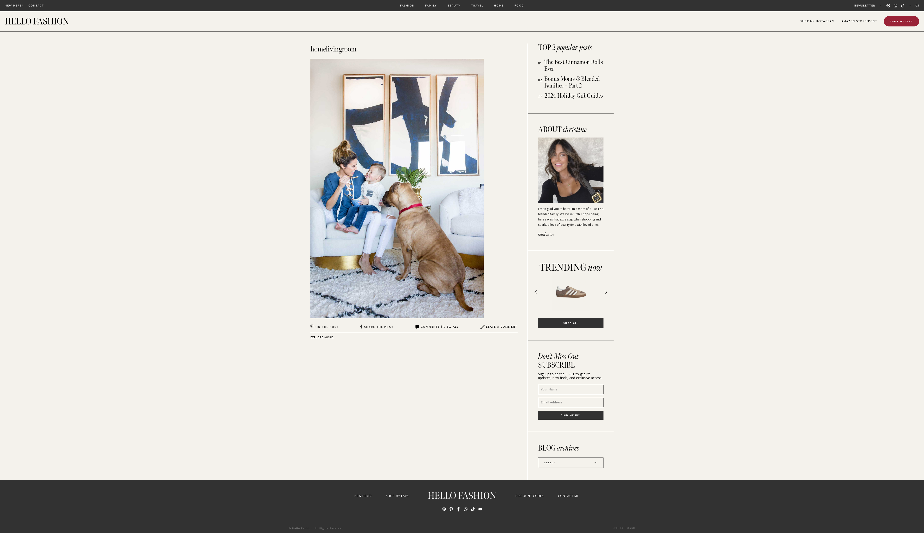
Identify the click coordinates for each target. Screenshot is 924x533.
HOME (499, 5)
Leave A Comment (502, 326)
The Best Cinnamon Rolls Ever (573, 65)
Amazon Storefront (859, 21)
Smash (630, 528)
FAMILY (431, 5)
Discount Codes (529, 496)
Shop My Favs (901, 21)
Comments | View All (440, 326)
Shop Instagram (817, 21)
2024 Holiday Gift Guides (574, 96)
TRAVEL (477, 5)
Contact (36, 5)
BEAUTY (454, 5)
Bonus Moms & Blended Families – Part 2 (572, 82)
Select (550, 462)
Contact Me (568, 496)
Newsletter (864, 5)
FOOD (519, 5)
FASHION (407, 5)
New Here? (14, 5)
